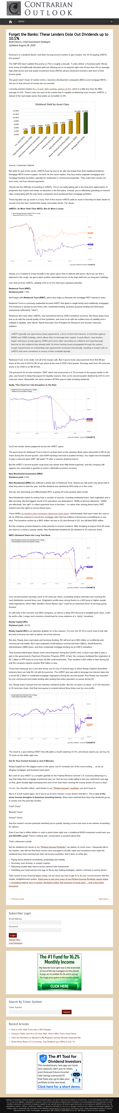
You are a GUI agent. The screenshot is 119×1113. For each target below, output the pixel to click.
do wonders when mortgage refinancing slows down (45, 513)
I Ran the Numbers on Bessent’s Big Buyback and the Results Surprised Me (46, 1037)
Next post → (104, 899)
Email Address (15, 919)
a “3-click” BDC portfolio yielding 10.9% (53, 89)
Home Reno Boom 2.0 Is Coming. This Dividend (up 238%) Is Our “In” (43, 1042)
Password (13, 926)
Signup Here (14, 939)
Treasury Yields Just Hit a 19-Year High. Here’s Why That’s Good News (43, 1033)
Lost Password (15, 943)
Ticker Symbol (15, 1007)
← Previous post (16, 899)
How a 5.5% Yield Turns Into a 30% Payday (31, 1029)
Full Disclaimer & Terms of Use (59, 1108)
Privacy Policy (79, 1108)
